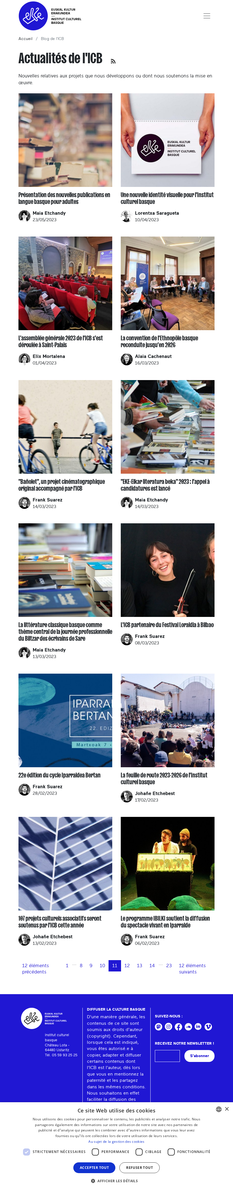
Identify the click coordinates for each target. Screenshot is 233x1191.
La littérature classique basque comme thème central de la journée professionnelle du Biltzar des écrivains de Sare (65, 631)
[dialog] (116, 1146)
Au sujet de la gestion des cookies (116, 1141)
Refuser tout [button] (139, 1167)
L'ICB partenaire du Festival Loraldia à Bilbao (167, 624)
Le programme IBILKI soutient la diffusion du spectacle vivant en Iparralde (165, 922)
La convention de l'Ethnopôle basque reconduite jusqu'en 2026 (159, 341)
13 (139, 965)
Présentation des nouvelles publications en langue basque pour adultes (64, 198)
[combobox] (219, 1109)
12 (127, 965)
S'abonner (199, 1056)
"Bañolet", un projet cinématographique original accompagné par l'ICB (61, 485)
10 (102, 965)
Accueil (25, 39)
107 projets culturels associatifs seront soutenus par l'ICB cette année (59, 922)
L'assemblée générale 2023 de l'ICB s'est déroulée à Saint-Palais (60, 341)
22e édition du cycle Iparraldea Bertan (59, 775)
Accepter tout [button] (94, 1167)
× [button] (226, 1109)
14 (152, 965)
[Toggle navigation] (207, 15)
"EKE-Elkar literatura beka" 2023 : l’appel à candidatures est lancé (165, 485)
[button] (116, 1180)
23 (169, 965)
